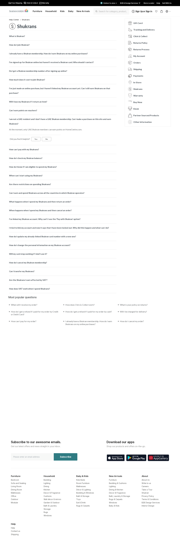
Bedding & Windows (85, 493)
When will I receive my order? (24, 304)
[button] (156, 11)
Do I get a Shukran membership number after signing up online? (38, 71)
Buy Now (137, 102)
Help (13, 528)
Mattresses (15, 493)
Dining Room (16, 490)
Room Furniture (82, 483)
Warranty (138, 95)
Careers (145, 486)
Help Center (14, 20)
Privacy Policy (148, 496)
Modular (14, 502)
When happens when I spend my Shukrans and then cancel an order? (40, 210)
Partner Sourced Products (146, 115)
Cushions (48, 496)
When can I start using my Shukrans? (25, 175)
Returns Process (141, 49)
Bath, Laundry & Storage (119, 496)
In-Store (137, 82)
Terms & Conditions (150, 499)
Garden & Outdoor (52, 502)
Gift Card (138, 23)
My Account (139, 56)
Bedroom (15, 480)
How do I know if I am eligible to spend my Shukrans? (33, 167)
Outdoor (14, 499)
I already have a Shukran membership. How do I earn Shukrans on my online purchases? (48, 53)
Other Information (142, 122)
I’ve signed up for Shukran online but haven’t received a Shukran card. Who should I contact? (51, 62)
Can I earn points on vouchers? (23, 110)
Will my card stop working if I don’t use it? (28, 254)
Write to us (146, 483)
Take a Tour (147, 490)
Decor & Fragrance (52, 493)
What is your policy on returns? (134, 304)
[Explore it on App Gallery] (158, 457)
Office (13, 496)
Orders (137, 62)
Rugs (46, 512)
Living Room (16, 486)
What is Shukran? (17, 36)
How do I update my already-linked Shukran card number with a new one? (42, 236)
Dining (46, 486)
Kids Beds (80, 480)
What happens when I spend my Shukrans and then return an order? (40, 201)
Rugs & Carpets (83, 506)
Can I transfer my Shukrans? (21, 271)
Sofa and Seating (18, 483)
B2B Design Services (151, 502)
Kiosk (136, 108)
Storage (47, 509)
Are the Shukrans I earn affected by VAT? (28, 280)
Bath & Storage (82, 496)
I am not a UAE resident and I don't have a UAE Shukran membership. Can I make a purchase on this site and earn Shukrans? (60, 121)
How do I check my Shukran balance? (25, 158)
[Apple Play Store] (115, 457)
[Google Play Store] (136, 457)
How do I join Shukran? (19, 45)
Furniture (113, 480)
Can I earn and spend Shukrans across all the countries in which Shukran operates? (46, 193)
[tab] (62, 36)
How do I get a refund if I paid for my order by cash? (88, 311)
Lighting (47, 483)
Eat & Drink (81, 502)
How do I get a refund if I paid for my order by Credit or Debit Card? (34, 313)
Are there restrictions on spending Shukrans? (30, 184)
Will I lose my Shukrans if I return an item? (28, 101)
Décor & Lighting (83, 490)
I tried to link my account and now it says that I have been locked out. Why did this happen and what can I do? (59, 228)
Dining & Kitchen (116, 490)
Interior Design (148, 506)
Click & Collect (140, 36)
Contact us (15, 531)
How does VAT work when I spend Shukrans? (29, 289)
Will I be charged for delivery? (133, 311)
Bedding (47, 480)
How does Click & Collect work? (80, 304)
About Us (146, 480)
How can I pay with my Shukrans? (24, 149)
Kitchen (47, 490)
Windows (48, 515)
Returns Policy (140, 43)
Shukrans (26, 20)
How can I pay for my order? (23, 321)
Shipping (137, 69)
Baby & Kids (114, 506)
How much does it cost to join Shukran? (27, 79)
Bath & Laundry (50, 506)
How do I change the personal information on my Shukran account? (39, 245)
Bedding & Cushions (118, 483)
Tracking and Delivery (144, 29)
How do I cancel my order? (132, 321)
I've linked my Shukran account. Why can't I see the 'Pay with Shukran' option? (44, 219)
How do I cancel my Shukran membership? (28, 262)
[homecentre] (20, 10)
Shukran (145, 493)
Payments (138, 76)
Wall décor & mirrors (52, 499)
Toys (78, 499)
